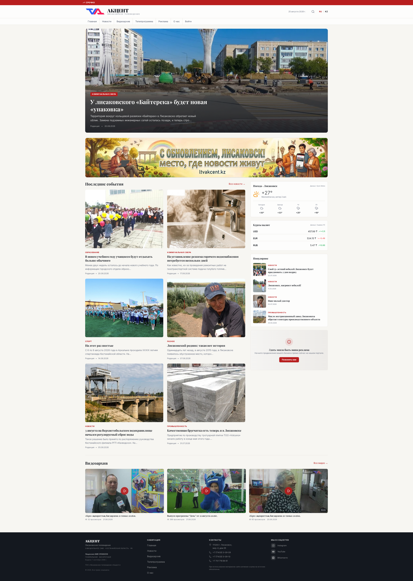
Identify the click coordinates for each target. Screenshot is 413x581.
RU (320, 11)
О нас (176, 21)
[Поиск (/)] (313, 12)
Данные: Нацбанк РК (317, 225)
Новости (106, 21)
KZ (326, 11)
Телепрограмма (144, 21)
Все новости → (237, 183)
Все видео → (321, 463)
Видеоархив (123, 21)
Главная (92, 21)
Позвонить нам (289, 359)
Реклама (163, 21)
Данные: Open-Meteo (317, 186)
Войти (188, 21)
